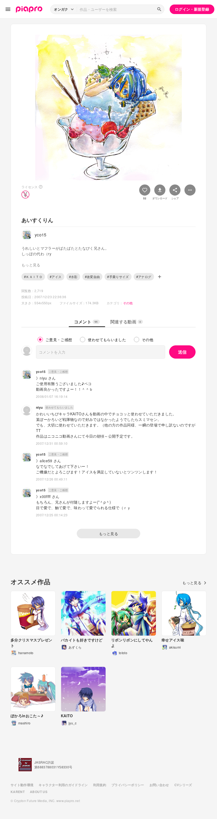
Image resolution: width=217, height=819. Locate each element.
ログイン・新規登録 (192, 9)
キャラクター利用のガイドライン (63, 784)
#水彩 (73, 276)
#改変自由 (92, 276)
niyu (39, 407)
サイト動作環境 (22, 784)
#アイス (55, 276)
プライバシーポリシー (127, 784)
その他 (128, 303)
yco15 (41, 371)
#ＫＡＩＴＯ (33, 276)
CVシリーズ (183, 784)
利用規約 (99, 784)
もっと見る (108, 533)
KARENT (18, 791)
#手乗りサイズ (118, 276)
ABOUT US (38, 791)
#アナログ (143, 276)
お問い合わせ (159, 784)
